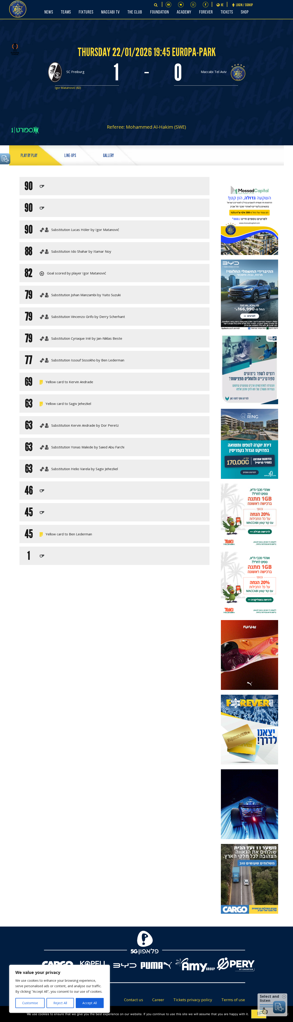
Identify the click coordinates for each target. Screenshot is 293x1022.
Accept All (89, 1003)
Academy (184, 12)
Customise (30, 1003)
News (48, 12)
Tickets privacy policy (192, 999)
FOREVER (206, 12)
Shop (245, 12)
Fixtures (86, 12)
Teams (66, 12)
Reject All (60, 1003)
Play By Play (29, 155)
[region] (59, 989)
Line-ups (70, 155)
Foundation (159, 12)
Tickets (227, 12)
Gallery (108, 155)
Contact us (133, 999)
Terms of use (233, 999)
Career (158, 999)
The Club (135, 12)
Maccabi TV (110, 12)
